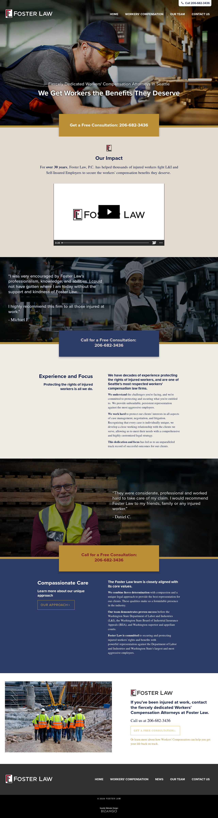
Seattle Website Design (109, 808)
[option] (109, 62)
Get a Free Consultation (154, 730)
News (159, 779)
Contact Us (201, 14)
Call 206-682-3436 (197, 3)
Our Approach (54, 605)
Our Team (177, 14)
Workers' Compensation (144, 14)
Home (114, 14)
